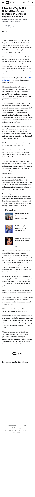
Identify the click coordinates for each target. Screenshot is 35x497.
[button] (3, 2)
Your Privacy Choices (17, 431)
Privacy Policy (22, 425)
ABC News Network (13, 425)
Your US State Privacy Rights (9, 427)
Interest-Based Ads (10, 429)
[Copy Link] (14, 31)
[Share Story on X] (6, 31)
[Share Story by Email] (10, 31)
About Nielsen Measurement (22, 429)
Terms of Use (8, 431)
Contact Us (26, 431)
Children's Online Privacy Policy (24, 427)
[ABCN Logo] (10, 2)
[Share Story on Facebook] (3, 31)
